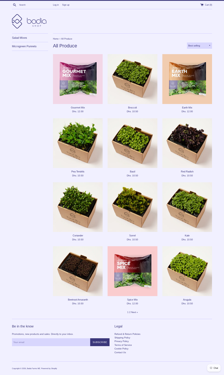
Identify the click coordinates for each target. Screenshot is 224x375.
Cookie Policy (121, 348)
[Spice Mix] (132, 271)
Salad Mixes (19, 37)
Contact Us (120, 352)
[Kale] (187, 207)
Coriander (78, 235)
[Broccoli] (132, 79)
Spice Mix (132, 299)
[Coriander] (78, 207)
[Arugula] (187, 271)
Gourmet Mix (78, 107)
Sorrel (132, 235)
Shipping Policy (122, 337)
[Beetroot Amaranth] (78, 271)
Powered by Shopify (49, 368)
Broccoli (132, 107)
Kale (187, 235)
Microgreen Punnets (24, 46)
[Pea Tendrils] (78, 143)
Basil (132, 171)
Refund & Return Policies (127, 334)
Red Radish (187, 171)
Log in (56, 5)
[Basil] (132, 143)
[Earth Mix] (187, 79)
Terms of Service (123, 345)
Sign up (65, 5)
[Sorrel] (132, 207)
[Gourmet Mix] (78, 79)
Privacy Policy (121, 341)
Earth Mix (187, 107)
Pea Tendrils (77, 171)
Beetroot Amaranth (78, 299)
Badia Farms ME (33, 368)
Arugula (187, 299)
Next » (134, 312)
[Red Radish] (187, 143)
